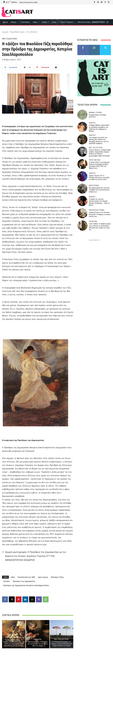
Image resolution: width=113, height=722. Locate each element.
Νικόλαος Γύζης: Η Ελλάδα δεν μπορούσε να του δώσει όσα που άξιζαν (38, 644)
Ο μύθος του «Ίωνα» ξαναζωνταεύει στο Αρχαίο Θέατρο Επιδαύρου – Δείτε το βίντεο (99, 202)
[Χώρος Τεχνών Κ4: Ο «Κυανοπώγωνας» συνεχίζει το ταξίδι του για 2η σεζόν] (82, 176)
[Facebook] (94, 2)
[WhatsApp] (46, 599)
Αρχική (5, 32)
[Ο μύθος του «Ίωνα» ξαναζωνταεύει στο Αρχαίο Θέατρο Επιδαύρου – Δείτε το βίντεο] (82, 201)
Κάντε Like (83, 46)
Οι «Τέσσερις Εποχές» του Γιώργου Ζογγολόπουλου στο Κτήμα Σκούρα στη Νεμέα (61, 644)
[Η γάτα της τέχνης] (17, 11)
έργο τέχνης (43, 577)
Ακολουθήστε (95, 46)
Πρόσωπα (37, 639)
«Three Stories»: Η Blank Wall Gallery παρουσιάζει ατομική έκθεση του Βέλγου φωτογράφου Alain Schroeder (99, 153)
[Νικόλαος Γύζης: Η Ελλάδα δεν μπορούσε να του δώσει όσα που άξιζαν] (37, 634)
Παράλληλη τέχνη (17, 32)
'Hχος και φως (94, 160)
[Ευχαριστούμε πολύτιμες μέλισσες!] (82, 115)
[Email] (32, 599)
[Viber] (39, 599)
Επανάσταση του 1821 (26, 577)
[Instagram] (98, 2)
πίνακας (6, 581)
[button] (101, 22)
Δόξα (13, 577)
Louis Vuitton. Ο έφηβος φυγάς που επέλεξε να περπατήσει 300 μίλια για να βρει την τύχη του (100, 227)
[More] (56, 67)
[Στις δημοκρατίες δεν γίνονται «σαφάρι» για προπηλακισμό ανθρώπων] (82, 189)
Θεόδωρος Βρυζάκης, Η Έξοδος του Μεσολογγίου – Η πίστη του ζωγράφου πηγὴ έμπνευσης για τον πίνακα (13, 643)
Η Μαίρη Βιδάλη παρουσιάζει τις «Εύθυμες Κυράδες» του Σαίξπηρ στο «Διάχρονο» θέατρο (99, 128)
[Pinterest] (105, 2)
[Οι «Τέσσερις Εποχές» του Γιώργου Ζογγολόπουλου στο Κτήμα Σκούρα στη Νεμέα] (61, 634)
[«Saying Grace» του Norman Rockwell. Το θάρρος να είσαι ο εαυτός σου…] (82, 213)
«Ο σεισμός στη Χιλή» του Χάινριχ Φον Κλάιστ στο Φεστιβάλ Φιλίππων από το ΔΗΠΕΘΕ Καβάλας (99, 140)
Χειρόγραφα (94, 185)
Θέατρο (92, 123)
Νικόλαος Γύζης (57, 577)
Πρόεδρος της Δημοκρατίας (24, 581)
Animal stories (95, 112)
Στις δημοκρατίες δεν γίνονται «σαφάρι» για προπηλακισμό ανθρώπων (99, 190)
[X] (108, 2)
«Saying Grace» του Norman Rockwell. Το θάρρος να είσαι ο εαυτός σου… (100, 214)
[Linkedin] (101, 2)
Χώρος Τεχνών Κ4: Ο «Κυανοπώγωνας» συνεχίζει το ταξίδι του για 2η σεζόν (99, 177)
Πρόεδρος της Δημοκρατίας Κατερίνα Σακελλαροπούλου (26, 585)
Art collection (31, 32)
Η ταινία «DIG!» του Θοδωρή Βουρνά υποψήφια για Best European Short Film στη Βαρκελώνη (99, 165)
